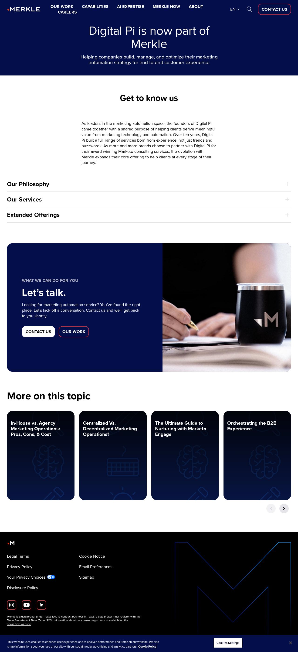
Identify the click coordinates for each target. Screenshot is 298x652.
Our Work (62, 6)
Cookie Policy (147, 646)
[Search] (249, 9)
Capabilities (95, 6)
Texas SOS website (19, 624)
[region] (149, 643)
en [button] (233, 9)
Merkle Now (166, 6)
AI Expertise (130, 6)
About (196, 6)
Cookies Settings (228, 643)
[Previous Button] (271, 508)
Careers (67, 12)
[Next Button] (284, 508)
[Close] (290, 643)
